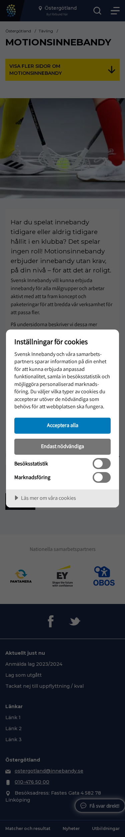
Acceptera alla (62, 425)
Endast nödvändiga (62, 446)
